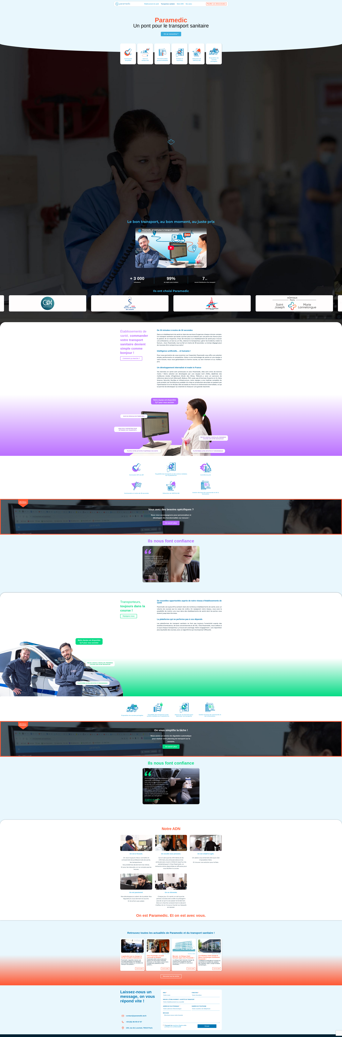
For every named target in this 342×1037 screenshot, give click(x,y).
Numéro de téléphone (199, 1006)
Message (166, 1013)
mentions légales (178, 1025)
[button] (1, 303)
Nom (164, 992)
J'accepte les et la (175, 1026)
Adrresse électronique (171, 1006)
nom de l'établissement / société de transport (178, 999)
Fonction (195, 992)
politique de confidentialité (173, 1026)
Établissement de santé (151, 4)
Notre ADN (180, 4)
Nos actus (189, 4)
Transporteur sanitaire (168, 4)
